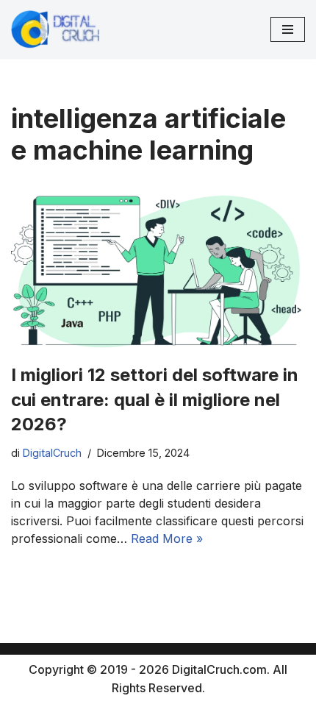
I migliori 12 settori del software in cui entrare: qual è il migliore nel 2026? (154, 399)
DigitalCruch (52, 453)
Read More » (167, 538)
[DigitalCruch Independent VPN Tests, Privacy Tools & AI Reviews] (55, 29)
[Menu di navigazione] (287, 29)
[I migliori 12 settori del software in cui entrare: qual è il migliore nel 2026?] (158, 268)
